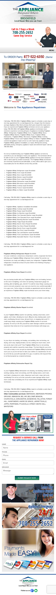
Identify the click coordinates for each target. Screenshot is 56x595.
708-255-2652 (23, 32)
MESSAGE (5, 467)
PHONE (4, 452)
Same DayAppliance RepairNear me (43, 490)
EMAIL (4, 459)
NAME (4, 444)
